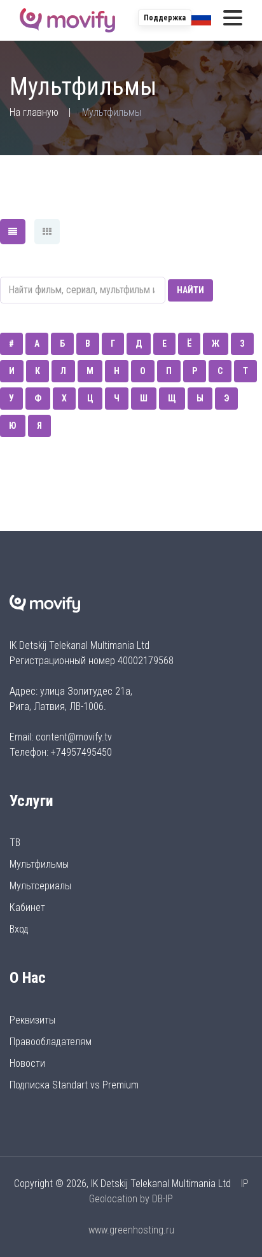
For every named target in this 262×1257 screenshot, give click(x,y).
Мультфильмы (39, 864)
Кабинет (27, 907)
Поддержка (165, 17)
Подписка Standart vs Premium (74, 1085)
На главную (34, 112)
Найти (190, 290)
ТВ (15, 843)
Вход (19, 929)
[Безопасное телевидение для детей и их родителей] (67, 20)
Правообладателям (51, 1042)
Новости (27, 1063)
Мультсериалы (40, 886)
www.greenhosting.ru (131, 1230)
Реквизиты (32, 1020)
